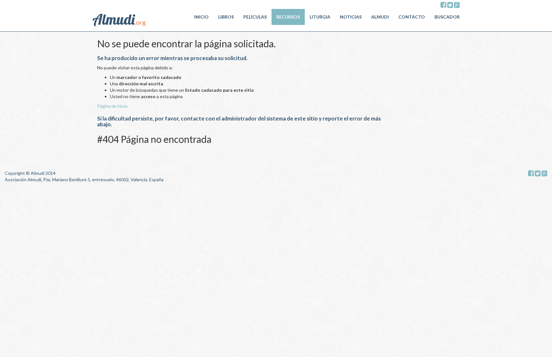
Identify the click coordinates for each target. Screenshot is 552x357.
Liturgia (320, 16)
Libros (226, 16)
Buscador (447, 16)
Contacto (411, 16)
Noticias (351, 16)
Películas (255, 16)
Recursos (288, 16)
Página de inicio (112, 106)
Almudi (380, 16)
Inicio (201, 16)
